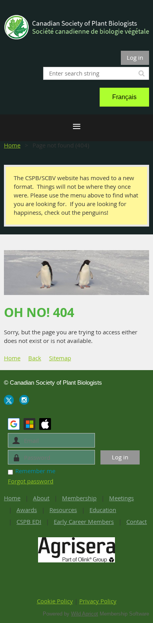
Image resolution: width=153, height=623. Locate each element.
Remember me (35, 471)
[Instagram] (24, 400)
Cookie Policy (55, 601)
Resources (63, 510)
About (41, 498)
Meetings (121, 498)
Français (124, 97)
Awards (26, 510)
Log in (135, 57)
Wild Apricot (84, 614)
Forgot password (30, 481)
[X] (9, 400)
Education (102, 510)
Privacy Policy (98, 601)
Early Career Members (84, 521)
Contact (136, 521)
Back (34, 358)
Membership (79, 498)
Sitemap (60, 358)
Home (12, 145)
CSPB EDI (28, 521)
